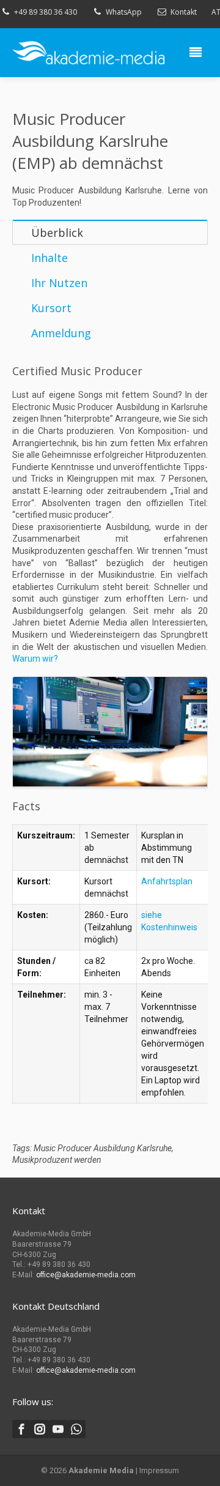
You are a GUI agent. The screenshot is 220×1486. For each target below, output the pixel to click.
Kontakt (183, 12)
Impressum (159, 1470)
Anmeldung (61, 333)
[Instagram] (40, 1429)
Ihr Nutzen (59, 282)
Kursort (51, 308)
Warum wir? (35, 658)
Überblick (57, 232)
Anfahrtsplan (167, 881)
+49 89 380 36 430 (45, 12)
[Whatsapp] (76, 1429)
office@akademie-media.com (86, 1275)
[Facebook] (21, 1429)
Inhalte (49, 257)
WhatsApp (124, 12)
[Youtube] (58, 1429)
